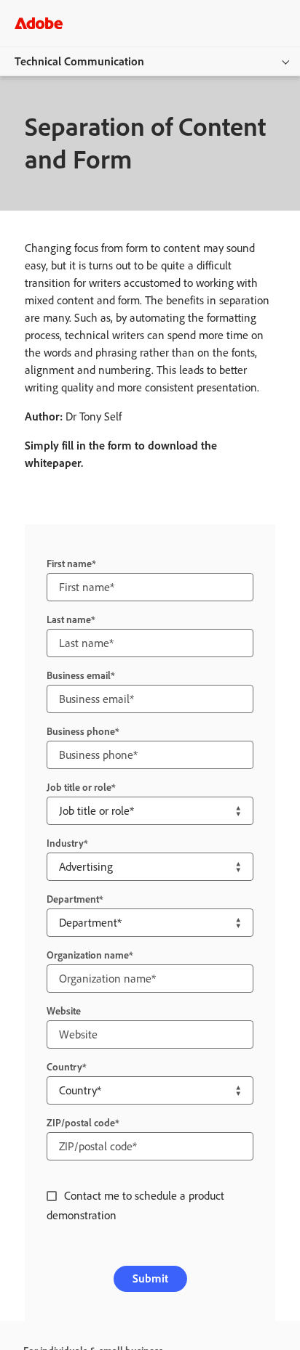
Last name (69, 620)
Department (73, 899)
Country (64, 1067)
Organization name (88, 955)
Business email (79, 676)
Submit (150, 1278)
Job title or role (79, 787)
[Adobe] (38, 23)
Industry (65, 843)
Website (64, 1011)
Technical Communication (79, 61)
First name (69, 564)
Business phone (81, 731)
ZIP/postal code (81, 1123)
